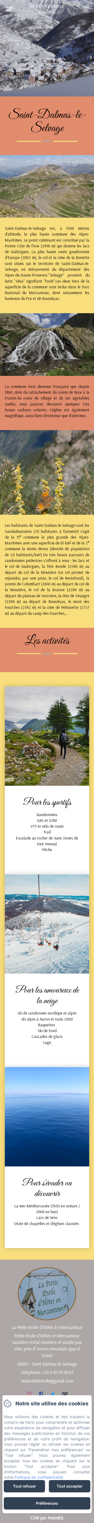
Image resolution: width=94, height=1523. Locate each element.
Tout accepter (69, 1486)
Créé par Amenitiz (47, 1518)
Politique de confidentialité (38, 1477)
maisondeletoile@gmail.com (47, 1381)
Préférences (47, 1503)
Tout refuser (24, 1486)
